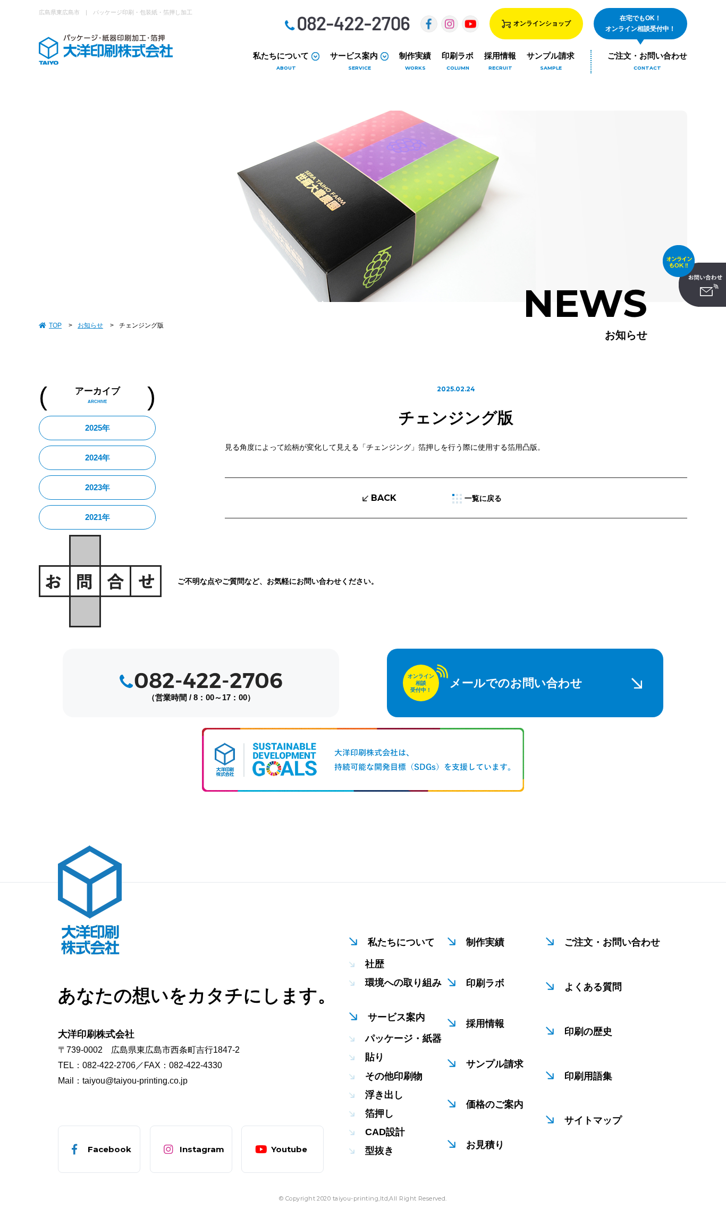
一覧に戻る (483, 498)
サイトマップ (593, 1120)
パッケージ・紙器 (403, 1038)
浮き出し (384, 1094)
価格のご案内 (495, 1104)
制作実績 (485, 942)
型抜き (379, 1150)
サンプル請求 (495, 1064)
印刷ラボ (485, 983)
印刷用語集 (588, 1076)
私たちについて (401, 942)
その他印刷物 (394, 1076)
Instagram (202, 1149)
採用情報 (485, 1023)
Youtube (289, 1149)
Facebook (109, 1149)
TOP (55, 325)
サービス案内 (396, 1017)
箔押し (379, 1113)
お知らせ (90, 325)
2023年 (97, 487)
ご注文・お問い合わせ (612, 942)
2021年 (97, 517)
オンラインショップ (542, 23)
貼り (374, 1057)
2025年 (97, 427)
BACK (383, 498)
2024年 (97, 457)
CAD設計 (385, 1132)
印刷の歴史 (588, 1031)
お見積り (485, 1144)
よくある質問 (593, 986)
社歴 (374, 964)
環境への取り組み (403, 982)
